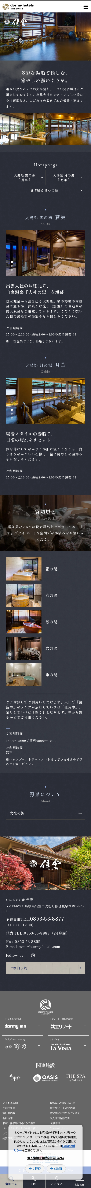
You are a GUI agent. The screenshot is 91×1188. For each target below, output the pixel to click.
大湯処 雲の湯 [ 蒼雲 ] (24, 177)
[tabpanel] (45, 253)
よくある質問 (10, 1103)
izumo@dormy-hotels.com (39, 946)
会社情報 (8, 1118)
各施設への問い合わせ (62, 1103)
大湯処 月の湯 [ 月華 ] (63, 177)
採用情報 (55, 1123)
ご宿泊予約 (19, 968)
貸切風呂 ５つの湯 (44, 190)
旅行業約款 (9, 1113)
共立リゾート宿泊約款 (62, 1108)
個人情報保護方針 (60, 1118)
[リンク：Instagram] (33, 955)
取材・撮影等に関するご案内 (19, 1123)
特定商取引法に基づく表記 (65, 1113)
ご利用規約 (9, 1108)
